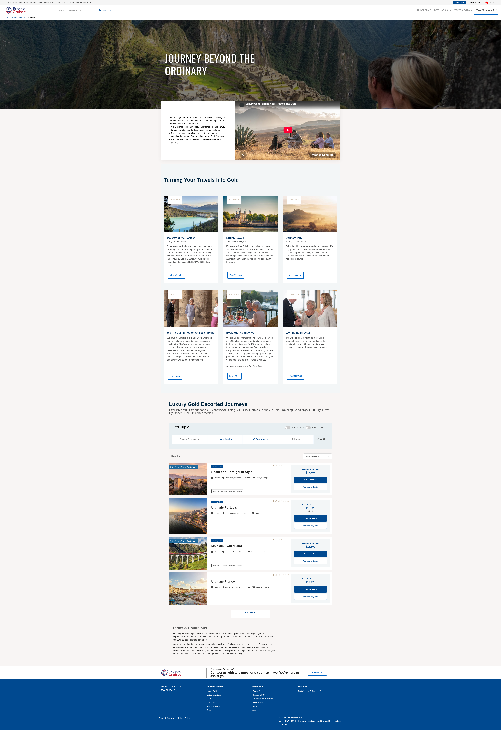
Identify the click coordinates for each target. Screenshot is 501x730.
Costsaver (211, 702)
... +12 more (245, 587)
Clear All (321, 439)
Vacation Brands (17, 17)
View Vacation (176, 275)
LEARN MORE (296, 376)
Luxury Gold (212, 691)
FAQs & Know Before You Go (310, 691)
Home (6, 17)
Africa (254, 706)
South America (258, 702)
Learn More (175, 376)
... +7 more (246, 478)
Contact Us (317, 673)
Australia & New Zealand (262, 699)
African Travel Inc (214, 706)
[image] (188, 479)
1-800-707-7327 (474, 3)
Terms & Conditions (167, 718)
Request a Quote (310, 487)
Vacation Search (170, 686)
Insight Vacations (214, 695)
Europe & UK (257, 691)
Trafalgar (210, 699)
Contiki (209, 710)
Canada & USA (258, 695)
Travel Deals (424, 10)
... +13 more (245, 513)
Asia (254, 710)
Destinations (258, 686)
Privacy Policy (184, 718)
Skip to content (460, 3)
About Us (302, 686)
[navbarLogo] (27, 10)
